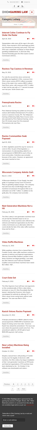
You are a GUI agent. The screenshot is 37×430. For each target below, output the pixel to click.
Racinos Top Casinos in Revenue (17, 69)
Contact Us (26, 2)
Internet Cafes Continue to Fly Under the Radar (16, 33)
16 (18, 389)
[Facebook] (14, 6)
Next (23, 389)
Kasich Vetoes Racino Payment (16, 311)
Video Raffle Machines (12, 242)
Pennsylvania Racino (11, 102)
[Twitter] (18, 6)
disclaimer (30, 405)
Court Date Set (9, 278)
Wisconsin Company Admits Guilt (17, 172)
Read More (6, 60)
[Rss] (22, 6)
